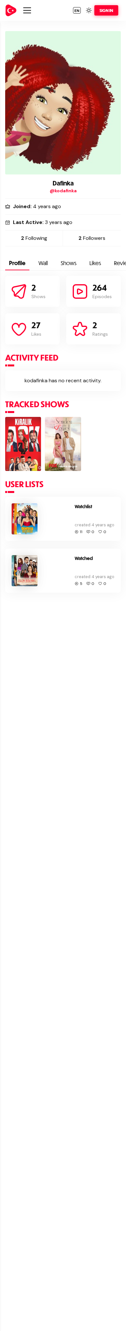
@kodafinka (63, 191)
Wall (43, 263)
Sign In (106, 10)
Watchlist (83, 506)
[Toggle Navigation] (27, 10)
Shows (69, 263)
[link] (11, 10)
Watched (84, 558)
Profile (17, 263)
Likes (95, 263)
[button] (76, 10)
